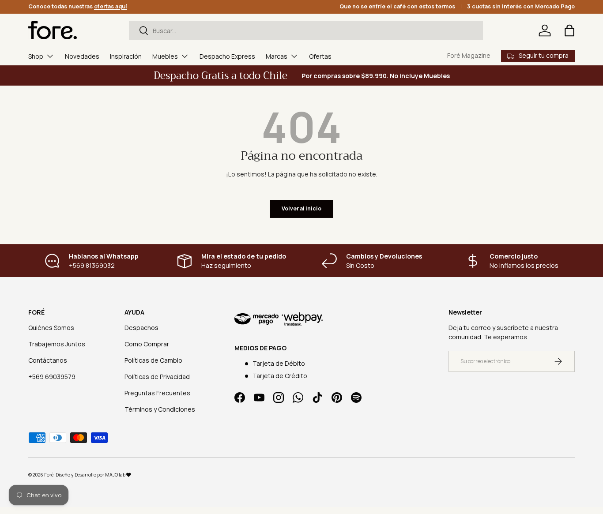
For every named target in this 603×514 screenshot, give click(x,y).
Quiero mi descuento (301, 334)
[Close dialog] (383, 180)
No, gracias (301, 364)
